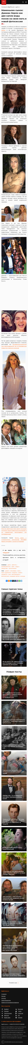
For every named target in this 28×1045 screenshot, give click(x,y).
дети (17, 7)
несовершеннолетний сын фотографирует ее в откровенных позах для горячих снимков (14, 346)
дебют (7, 570)
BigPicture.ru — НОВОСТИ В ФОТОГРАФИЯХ (12, 1024)
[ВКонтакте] (7, 581)
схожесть (4, 574)
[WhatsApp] (19, 581)
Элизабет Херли (14, 576)
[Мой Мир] (11, 581)
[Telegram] (21, 581)
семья (20, 572)
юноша (22, 576)
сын (9, 574)
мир (13, 566)
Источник (3, 545)
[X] (13, 581)
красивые (13, 570)
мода (17, 566)
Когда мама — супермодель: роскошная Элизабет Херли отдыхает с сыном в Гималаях (14, 539)
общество (4, 568)
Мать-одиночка (6, 572)
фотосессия (5, 576)
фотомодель (16, 574)
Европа (14, 564)
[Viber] (17, 581)
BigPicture (11, 7)
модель (14, 572)
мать (18, 570)
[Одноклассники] (9, 581)
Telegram (6, 552)
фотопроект (13, 568)
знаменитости (5, 566)
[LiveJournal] (15, 581)
